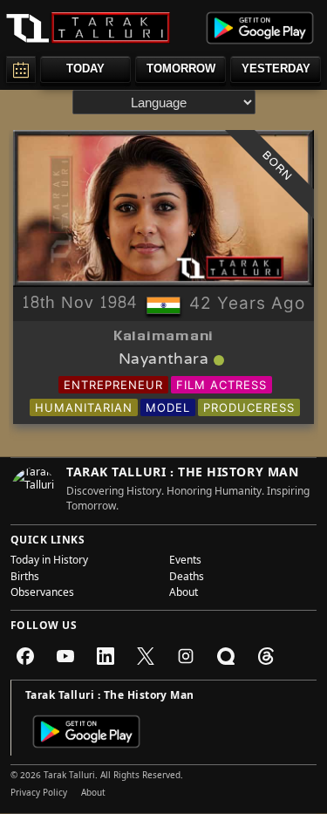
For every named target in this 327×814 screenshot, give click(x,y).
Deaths (186, 578)
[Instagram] (186, 656)
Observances (42, 594)
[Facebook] (25, 656)
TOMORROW (180, 68)
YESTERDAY (276, 68)
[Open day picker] (21, 69)
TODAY (85, 68)
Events (185, 562)
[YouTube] (65, 656)
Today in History (49, 562)
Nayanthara (163, 360)
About (183, 594)
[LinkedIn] (105, 656)
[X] (145, 656)
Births (24, 578)
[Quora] (226, 656)
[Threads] (266, 656)
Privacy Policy (38, 794)
